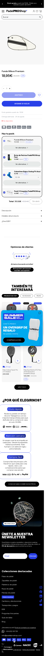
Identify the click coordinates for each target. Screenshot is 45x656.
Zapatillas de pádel (9, 581)
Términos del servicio (15, 649)
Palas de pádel (7, 576)
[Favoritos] (37, 11)
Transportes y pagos (10, 605)
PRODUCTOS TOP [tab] (10, 296)
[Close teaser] (14, 642)
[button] (8, 648)
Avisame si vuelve (22, 104)
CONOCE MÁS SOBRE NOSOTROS (22, 484)
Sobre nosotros (8, 597)
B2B (3, 609)
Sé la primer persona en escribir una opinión (22, 269)
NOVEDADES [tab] (26, 296)
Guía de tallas (7, 618)
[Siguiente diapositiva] (41, 4)
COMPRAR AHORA (14, 340)
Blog (3, 622)
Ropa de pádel (7, 589)
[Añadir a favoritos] (39, 95)
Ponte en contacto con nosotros (25, 627)
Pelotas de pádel (8, 593)
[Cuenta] (34, 11)
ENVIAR (33, 556)
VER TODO (22, 387)
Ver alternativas (21, 148)
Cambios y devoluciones (11, 601)
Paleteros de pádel (9, 585)
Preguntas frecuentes (10, 613)
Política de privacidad (28, 649)
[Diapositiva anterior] (2, 4)
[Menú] (3, 11)
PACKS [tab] (39, 296)
